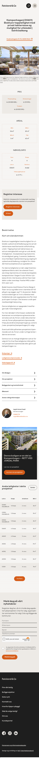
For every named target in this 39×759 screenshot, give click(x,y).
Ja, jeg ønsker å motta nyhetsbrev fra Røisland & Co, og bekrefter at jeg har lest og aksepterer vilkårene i (21, 649)
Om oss (5, 716)
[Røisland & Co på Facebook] (4, 733)
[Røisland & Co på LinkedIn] (16, 733)
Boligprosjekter (8, 692)
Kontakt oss (7, 702)
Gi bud (8, 213)
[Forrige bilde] (4, 78)
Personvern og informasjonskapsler (14, 745)
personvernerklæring (12, 650)
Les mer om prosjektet (14, 472)
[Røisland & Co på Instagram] (10, 733)
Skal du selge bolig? (9, 711)
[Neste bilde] (34, 78)
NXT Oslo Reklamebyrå (26, 750)
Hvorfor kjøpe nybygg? (11, 706)
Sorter (32, 487)
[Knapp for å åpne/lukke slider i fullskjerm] (34, 51)
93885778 (16, 414)
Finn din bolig (7, 687)
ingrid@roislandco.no (20, 416)
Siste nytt (6, 697)
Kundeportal (7, 721)
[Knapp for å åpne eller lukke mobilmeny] (34, 5)
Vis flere (20, 578)
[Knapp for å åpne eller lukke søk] (28, 5)
